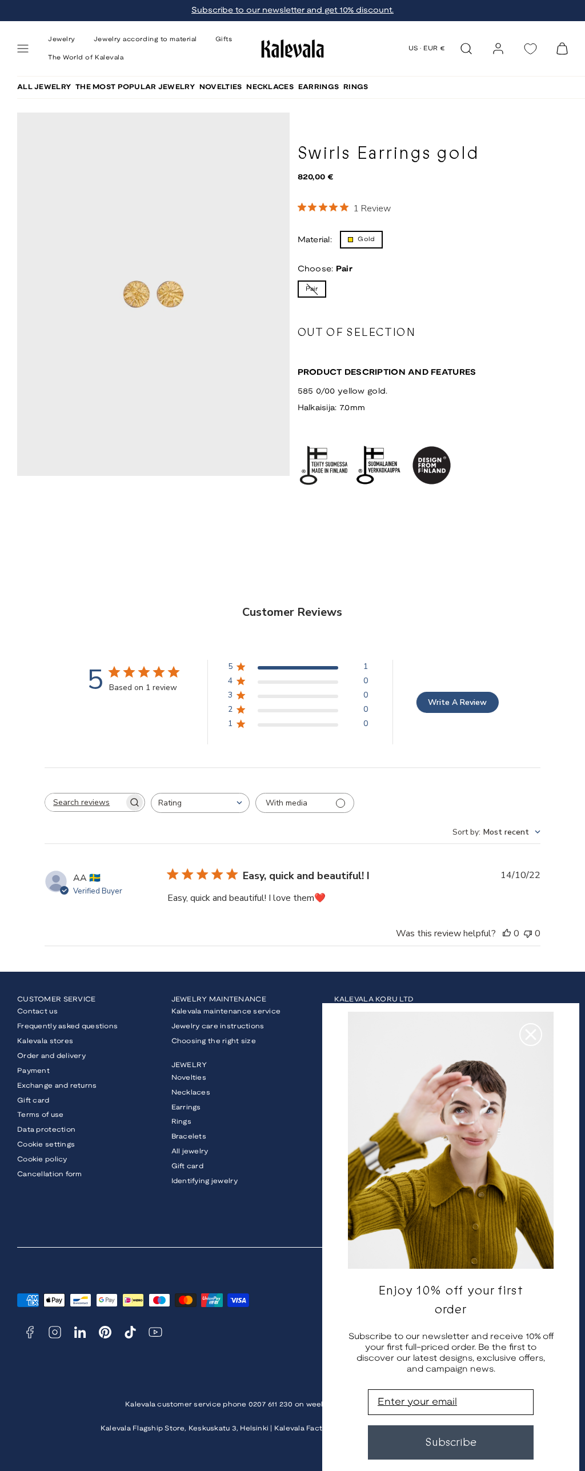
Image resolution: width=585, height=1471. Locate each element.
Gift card (33, 1100)
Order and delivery (51, 1056)
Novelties (189, 1078)
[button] (23, 48)
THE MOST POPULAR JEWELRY (135, 87)
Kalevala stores (45, 1041)
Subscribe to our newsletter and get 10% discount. (292, 10)
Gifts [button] (224, 39)
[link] (498, 48)
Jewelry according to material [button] (145, 39)
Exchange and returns (57, 1086)
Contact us (37, 1011)
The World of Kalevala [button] (86, 58)
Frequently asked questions (67, 1026)
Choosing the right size (213, 1041)
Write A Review (457, 702)
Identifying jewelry (204, 1181)
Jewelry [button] (61, 39)
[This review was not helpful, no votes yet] (528, 933)
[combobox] (200, 803)
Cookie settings (46, 1144)
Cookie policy (42, 1159)
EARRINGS (318, 87)
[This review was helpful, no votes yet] (507, 933)
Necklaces (191, 1092)
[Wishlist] (530, 49)
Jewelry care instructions (218, 1026)
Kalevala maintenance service (226, 1011)
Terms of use (40, 1115)
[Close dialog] (530, 1034)
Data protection (46, 1130)
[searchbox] (84, 802)
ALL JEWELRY (44, 87)
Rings (181, 1122)
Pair (316, 292)
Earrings (186, 1107)
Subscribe (450, 1442)
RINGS (355, 87)
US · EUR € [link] (427, 48)
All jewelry (190, 1151)
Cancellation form (49, 1174)
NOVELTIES (220, 87)
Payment (33, 1071)
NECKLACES (270, 87)
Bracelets (189, 1136)
